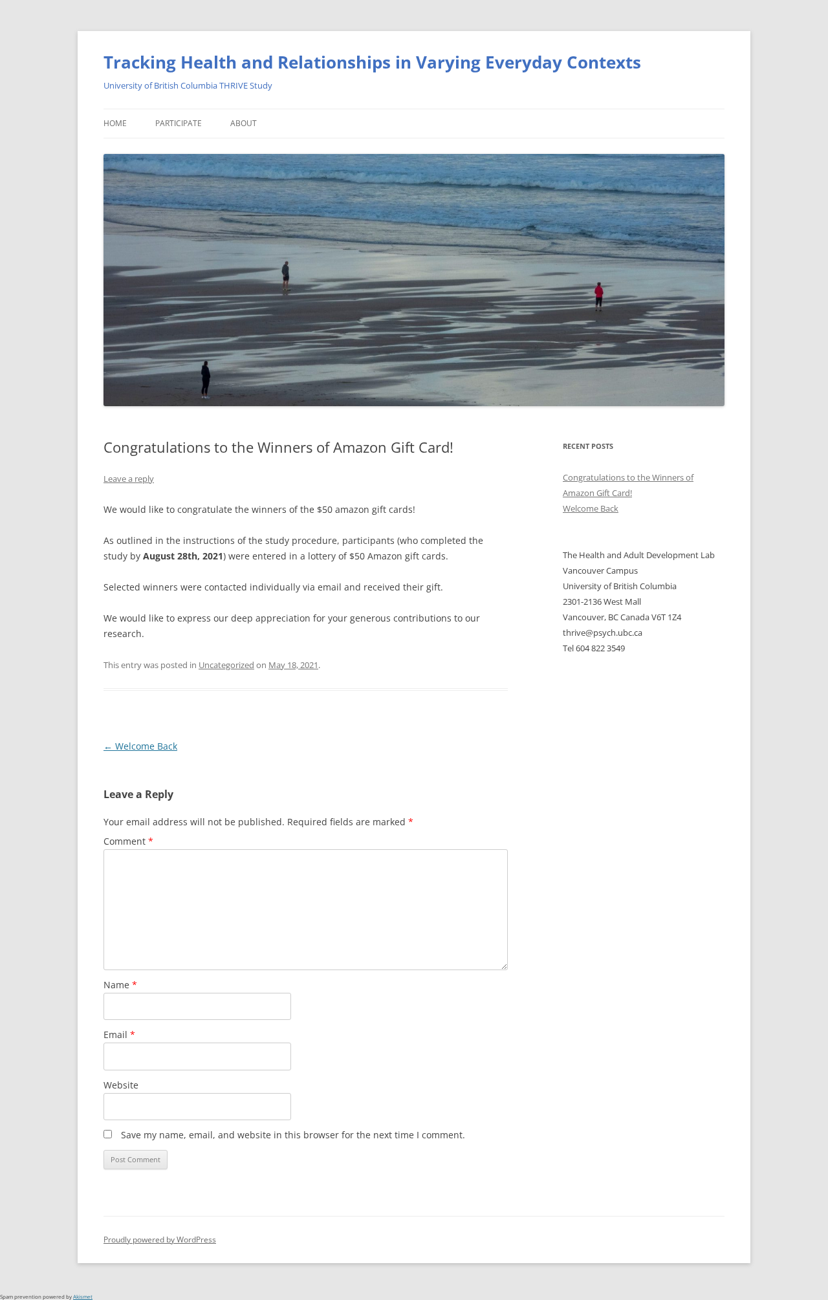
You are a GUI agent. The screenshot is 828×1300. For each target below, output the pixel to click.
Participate (178, 123)
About (243, 123)
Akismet (83, 1296)
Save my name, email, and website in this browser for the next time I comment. (293, 1135)
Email (119, 1034)
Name (120, 985)
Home (115, 123)
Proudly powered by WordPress (160, 1239)
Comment (128, 841)
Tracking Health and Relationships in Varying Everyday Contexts (372, 62)
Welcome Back (140, 746)
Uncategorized (226, 665)
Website (121, 1085)
